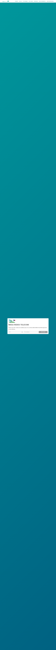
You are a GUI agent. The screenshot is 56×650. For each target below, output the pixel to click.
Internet (16, 1)
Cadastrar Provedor (50, 1)
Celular (20, 1)
